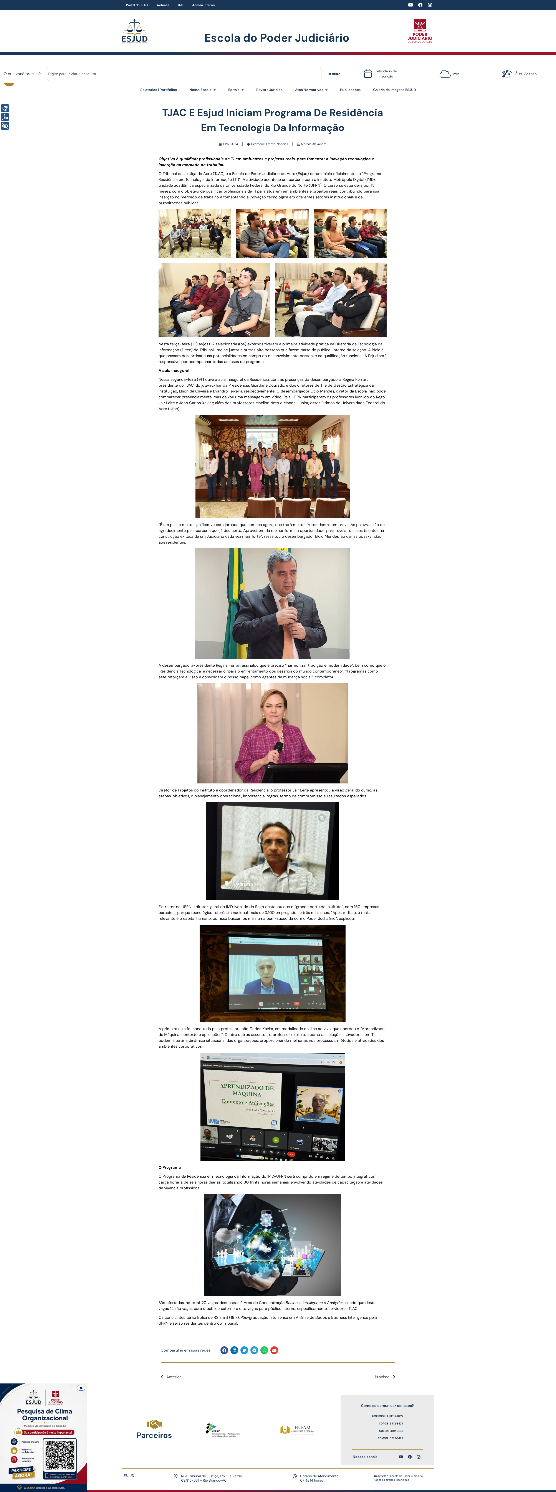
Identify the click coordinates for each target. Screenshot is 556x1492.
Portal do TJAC (137, 5)
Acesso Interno (203, 5)
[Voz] (5, 117)
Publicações (350, 89)
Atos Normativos (309, 89)
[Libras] (5, 108)
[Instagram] (430, 5)
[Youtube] (410, 5)
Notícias (282, 144)
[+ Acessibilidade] (5, 126)
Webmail (162, 5)
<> (448, 72)
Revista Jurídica (269, 89)
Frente (270, 144)
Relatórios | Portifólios (158, 89)
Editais (233, 89)
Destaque (258, 144)
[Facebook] (420, 5)
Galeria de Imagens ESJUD (394, 89)
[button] (224, 1350)
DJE (181, 5)
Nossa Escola (200, 89)
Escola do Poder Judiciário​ (276, 37)
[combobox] (184, 74)
